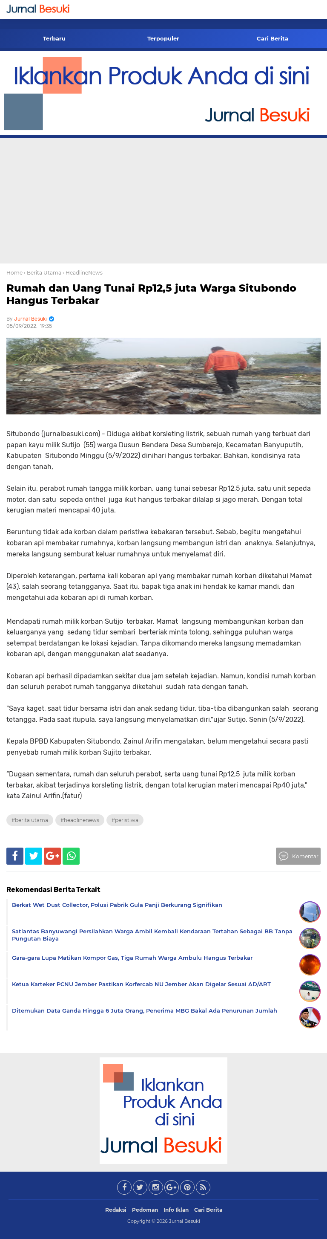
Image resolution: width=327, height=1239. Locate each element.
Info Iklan (176, 1210)
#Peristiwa (125, 820)
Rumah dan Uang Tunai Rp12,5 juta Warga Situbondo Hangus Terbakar (151, 294)
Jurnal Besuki (184, 1221)
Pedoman (145, 1210)
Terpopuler (163, 38)
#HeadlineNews (79, 820)
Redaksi (115, 1210)
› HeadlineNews (83, 272)
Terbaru (54, 38)
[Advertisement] (163, 199)
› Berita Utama (42, 272)
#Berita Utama (29, 820)
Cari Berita (272, 38)
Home (14, 272)
